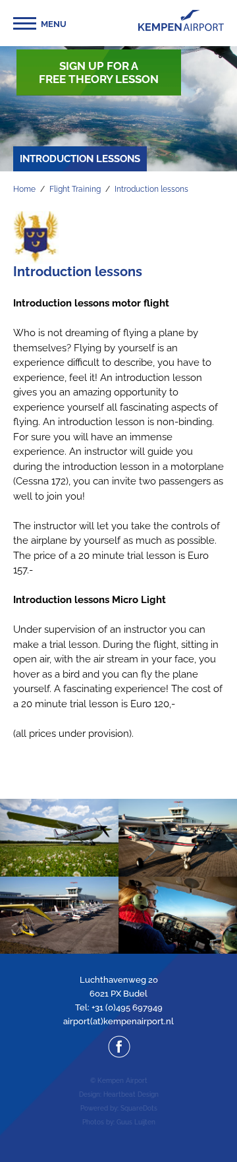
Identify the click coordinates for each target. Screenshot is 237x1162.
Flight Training (75, 189)
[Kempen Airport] (181, 20)
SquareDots (138, 1108)
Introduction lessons (151, 189)
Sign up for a (99, 72)
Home (24, 189)
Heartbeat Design (131, 1094)
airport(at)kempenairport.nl (118, 1021)
